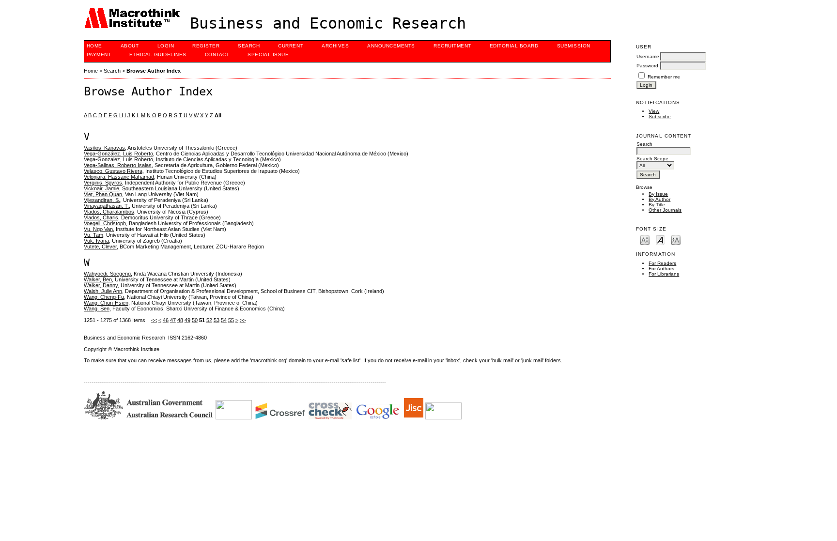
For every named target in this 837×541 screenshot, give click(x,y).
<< (154, 320)
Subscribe (660, 116)
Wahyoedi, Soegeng (107, 274)
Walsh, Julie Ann (103, 291)
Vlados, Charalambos (109, 212)
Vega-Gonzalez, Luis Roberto (118, 159)
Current (290, 45)
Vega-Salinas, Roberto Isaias (118, 165)
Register (205, 45)
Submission (573, 45)
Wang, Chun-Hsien (106, 303)
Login (165, 45)
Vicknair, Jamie (101, 188)
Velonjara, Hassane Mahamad (119, 177)
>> (243, 320)
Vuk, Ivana (96, 241)
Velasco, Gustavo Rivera (113, 171)
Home (94, 45)
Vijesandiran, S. (102, 200)
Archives (335, 45)
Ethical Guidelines (157, 54)
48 (180, 320)
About (130, 45)
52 (209, 320)
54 (224, 320)
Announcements (391, 45)
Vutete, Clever (100, 246)
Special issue (268, 54)
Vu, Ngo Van (98, 229)
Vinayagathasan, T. (106, 206)
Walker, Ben (98, 279)
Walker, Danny (101, 285)
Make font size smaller (645, 239)
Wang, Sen (96, 308)
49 (187, 320)
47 (173, 320)
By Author (659, 199)
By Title (657, 204)
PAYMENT (99, 54)
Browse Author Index (153, 71)
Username (647, 56)
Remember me (664, 76)
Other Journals (665, 210)
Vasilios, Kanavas (104, 148)
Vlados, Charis (101, 217)
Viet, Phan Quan (103, 194)
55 (231, 320)
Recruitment (452, 45)
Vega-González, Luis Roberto (118, 153)
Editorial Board (514, 45)
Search (249, 45)
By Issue (658, 194)
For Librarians (664, 274)
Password (647, 65)
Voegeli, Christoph (105, 223)
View (654, 111)
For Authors (661, 268)
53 (216, 320)
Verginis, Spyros (103, 182)
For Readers (662, 263)
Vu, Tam (93, 235)
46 (166, 320)
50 (195, 320)
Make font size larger (676, 239)
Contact (217, 54)
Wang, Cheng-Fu (104, 297)
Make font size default (660, 239)
